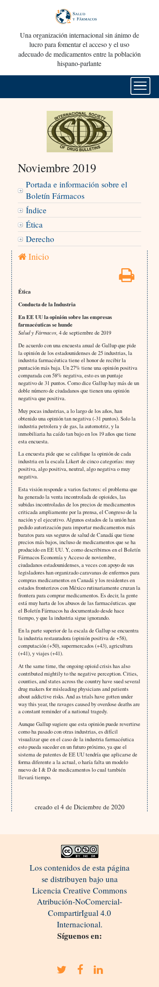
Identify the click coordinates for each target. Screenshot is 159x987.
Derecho (40, 239)
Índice (36, 210)
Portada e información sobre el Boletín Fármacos (76, 190)
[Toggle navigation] (140, 86)
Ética (34, 224)
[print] (126, 277)
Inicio (37, 256)
